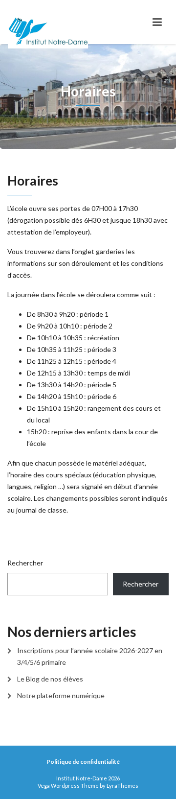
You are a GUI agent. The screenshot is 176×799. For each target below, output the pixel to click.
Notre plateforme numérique (61, 695)
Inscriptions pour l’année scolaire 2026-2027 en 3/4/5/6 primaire (89, 656)
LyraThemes (122, 785)
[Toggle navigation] (157, 22)
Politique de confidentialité (83, 761)
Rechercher (25, 563)
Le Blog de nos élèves (50, 679)
